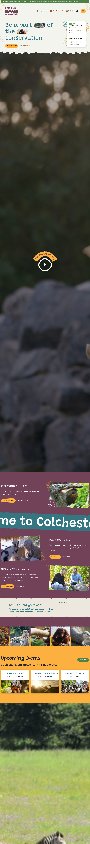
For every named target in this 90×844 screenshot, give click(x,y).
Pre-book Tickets (12, 45)
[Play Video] (45, 261)
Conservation (24, 45)
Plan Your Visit (58, 11)
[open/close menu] (83, 11)
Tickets (71, 11)
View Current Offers (8, 500)
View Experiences (7, 586)
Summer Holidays (15, 674)
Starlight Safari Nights (45, 674)
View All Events (83, 659)
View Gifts (19, 586)
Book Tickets (67, 556)
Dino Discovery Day (75, 674)
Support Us (43, 11)
